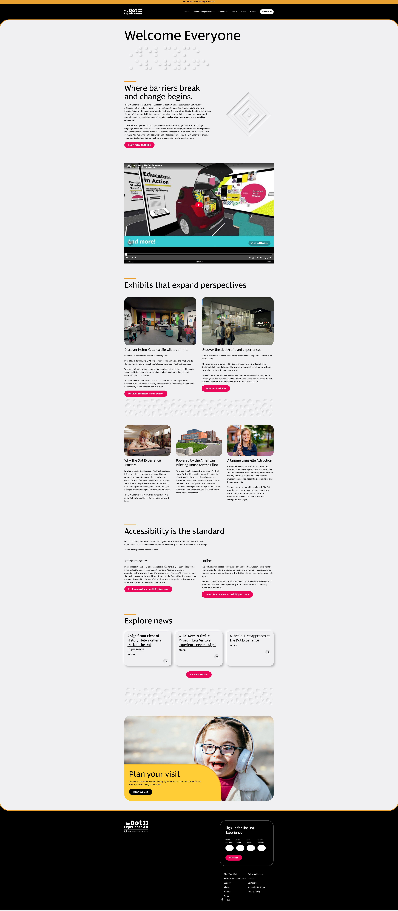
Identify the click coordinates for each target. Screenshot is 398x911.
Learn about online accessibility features (227, 594)
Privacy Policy (254, 892)
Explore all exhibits (216, 388)
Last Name (249, 841)
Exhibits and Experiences (235, 879)
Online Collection (255, 874)
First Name (238, 841)
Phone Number (260, 841)
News (243, 12)
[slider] (126, 254)
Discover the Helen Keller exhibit (145, 394)
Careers (251, 879)
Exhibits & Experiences (203, 12)
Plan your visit (140, 792)
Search (265, 11)
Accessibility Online (256, 887)
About (234, 12)
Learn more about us (139, 145)
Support (222, 12)
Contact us (252, 883)
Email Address (229, 841)
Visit (185, 12)
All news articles (199, 675)
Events (253, 12)
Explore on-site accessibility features (148, 589)
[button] (127, 257)
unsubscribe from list (248, 859)
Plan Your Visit (230, 874)
